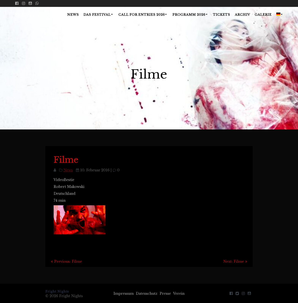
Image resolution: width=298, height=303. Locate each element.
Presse (165, 293)
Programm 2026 (188, 15)
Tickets (221, 15)
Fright (35, 15)
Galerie (263, 15)
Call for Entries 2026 (141, 15)
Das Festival (97, 15)
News (73, 15)
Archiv (242, 15)
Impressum (123, 293)
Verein (179, 293)
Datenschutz (146, 293)
